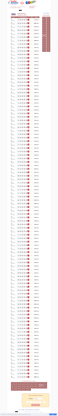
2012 (48, 33)
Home (19, 409)
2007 (44, 39)
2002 (48, 44)
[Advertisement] (44, 6)
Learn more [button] (29, 414)
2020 (48, 24)
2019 (44, 26)
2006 (48, 39)
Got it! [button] (53, 414)
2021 (44, 24)
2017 (44, 28)
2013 (44, 33)
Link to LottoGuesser (36, 409)
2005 (29, 387)
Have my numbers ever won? (29, 409)
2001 (44, 46)
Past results (22, 409)
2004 (33, 387)
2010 (48, 35)
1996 (48, 50)
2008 (48, 37)
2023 (44, 22)
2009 (44, 37)
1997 (44, 50)
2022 (48, 22)
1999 (44, 48)
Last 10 (44, 17)
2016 (48, 28)
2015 (25, 385)
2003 (44, 44)
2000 (48, 46)
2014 (29, 385)
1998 (48, 48)
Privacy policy (41, 411)
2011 (44, 35)
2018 (48, 26)
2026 (48, 17)
